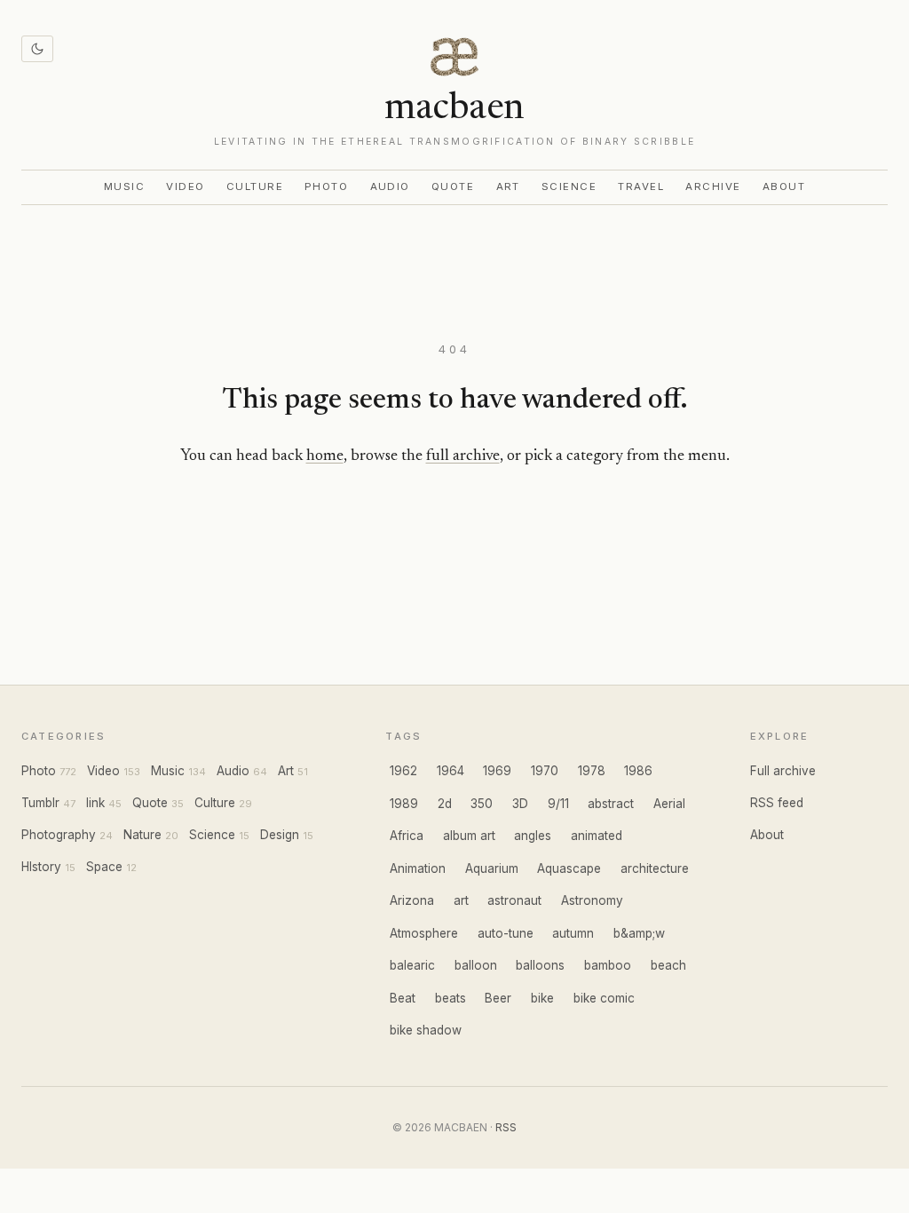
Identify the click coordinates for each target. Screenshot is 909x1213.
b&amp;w (639, 933)
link (95, 803)
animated (596, 835)
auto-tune (506, 933)
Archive (712, 186)
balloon (475, 965)
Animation (418, 868)
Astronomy (592, 900)
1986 (638, 771)
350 (481, 804)
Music (125, 186)
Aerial (669, 804)
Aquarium (491, 868)
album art (469, 835)
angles (532, 835)
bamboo (607, 965)
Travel (641, 186)
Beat (402, 998)
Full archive (783, 771)
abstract (611, 804)
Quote (453, 186)
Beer (498, 998)
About (784, 186)
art (461, 900)
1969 (497, 771)
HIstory (41, 867)
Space (104, 867)
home (325, 456)
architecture (654, 868)
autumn (573, 933)
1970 (544, 771)
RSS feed (776, 803)
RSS (506, 1127)
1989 (404, 804)
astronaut (514, 900)
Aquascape (569, 868)
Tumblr (40, 803)
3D (520, 804)
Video (185, 186)
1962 (403, 771)
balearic (412, 965)
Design (279, 835)
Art (508, 186)
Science (569, 186)
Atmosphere (424, 933)
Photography (58, 835)
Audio (390, 186)
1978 (591, 771)
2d (445, 804)
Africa (406, 835)
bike (542, 998)
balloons (540, 965)
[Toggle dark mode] (37, 49)
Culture (254, 186)
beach (668, 965)
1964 (450, 771)
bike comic (604, 998)
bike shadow (426, 1030)
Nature (142, 835)
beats (450, 998)
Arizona (412, 900)
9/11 (558, 804)
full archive (463, 456)
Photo (326, 186)
